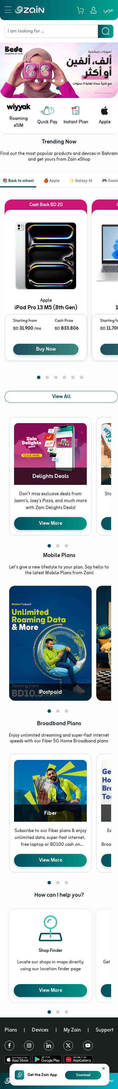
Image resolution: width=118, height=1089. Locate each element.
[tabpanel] (59, 66)
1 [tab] (37, 82)
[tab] (18, 181)
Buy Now (46, 349)
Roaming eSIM (18, 122)
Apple (105, 122)
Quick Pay (47, 122)
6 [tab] (80, 82)
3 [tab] (55, 82)
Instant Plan (76, 122)
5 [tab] (72, 82)
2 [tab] (46, 82)
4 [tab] (63, 82)
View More (50, 523)
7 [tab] (59, 89)
